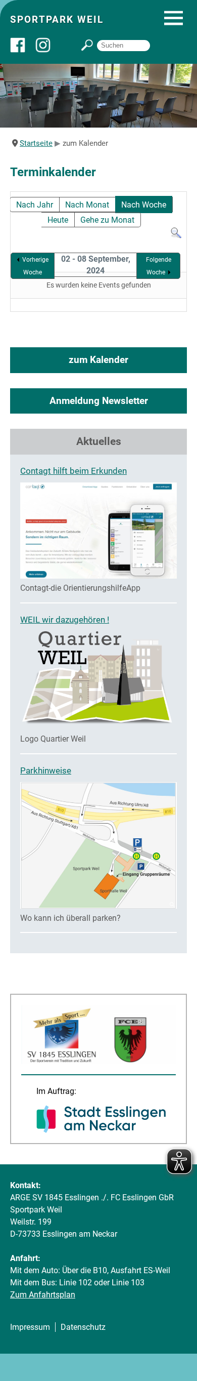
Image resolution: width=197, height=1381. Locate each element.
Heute (57, 220)
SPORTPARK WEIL (57, 19)
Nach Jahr (34, 205)
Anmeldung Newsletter (99, 401)
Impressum (30, 1327)
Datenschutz (83, 1327)
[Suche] (176, 236)
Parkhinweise (45, 770)
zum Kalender (98, 359)
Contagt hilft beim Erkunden (73, 471)
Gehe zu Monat (107, 220)
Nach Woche (143, 205)
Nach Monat (87, 205)
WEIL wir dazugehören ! (64, 620)
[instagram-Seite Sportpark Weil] (48, 50)
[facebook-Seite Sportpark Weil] (22, 50)
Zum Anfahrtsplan (42, 1294)
